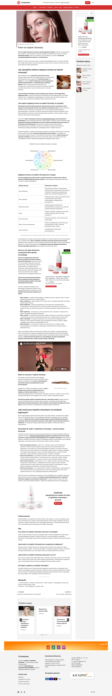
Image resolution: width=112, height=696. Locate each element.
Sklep (87, 2)
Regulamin (21, 677)
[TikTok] (24, 692)
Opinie (56, 7)
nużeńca (41, 377)
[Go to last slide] (21, 619)
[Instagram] (21, 692)
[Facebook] (18, 692)
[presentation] (26, 611)
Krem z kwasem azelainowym (64, 593)
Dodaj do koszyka (51, 286)
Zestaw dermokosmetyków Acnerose (40, 435)
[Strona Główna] (18, 44)
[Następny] (68, 619)
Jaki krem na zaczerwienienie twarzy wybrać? (29, 593)
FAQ (60, 7)
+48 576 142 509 (64, 2)
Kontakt (77, 7)
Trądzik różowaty (68, 7)
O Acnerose (42, 7)
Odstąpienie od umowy (24, 679)
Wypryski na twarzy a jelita (83, 65)
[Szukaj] (92, 13)
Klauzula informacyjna (24, 683)
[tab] (41, 634)
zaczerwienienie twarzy (48, 119)
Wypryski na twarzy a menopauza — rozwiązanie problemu (25, 623)
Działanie (50, 7)
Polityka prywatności (23, 681)
